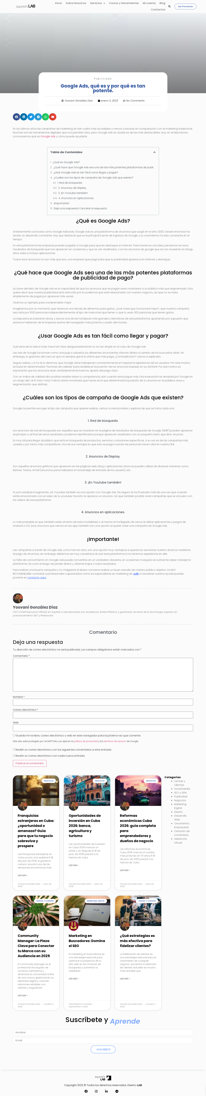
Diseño (178, 812)
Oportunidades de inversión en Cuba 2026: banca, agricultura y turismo (85, 825)
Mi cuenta (149, 3)
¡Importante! (61, 203)
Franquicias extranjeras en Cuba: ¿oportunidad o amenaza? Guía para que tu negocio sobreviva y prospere (36, 830)
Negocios (180, 800)
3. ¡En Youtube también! (73, 193)
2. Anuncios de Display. (72, 188)
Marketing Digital (180, 806)
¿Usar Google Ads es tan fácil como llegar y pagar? (86, 172)
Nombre (19, 697)
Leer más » (23, 875)
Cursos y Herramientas (124, 3)
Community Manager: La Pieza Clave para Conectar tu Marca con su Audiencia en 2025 (36, 945)
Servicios (96, 3)
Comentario (21, 656)
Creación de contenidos (182, 833)
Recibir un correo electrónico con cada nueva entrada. (50, 756)
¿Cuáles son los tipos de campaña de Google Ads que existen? (93, 177)
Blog (162, 3)
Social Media (182, 789)
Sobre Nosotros (76, 3)
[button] (169, 6)
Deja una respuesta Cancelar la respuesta (80, 208)
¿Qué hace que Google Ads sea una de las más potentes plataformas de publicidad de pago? (105, 167)
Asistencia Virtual (180, 841)
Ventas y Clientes (179, 783)
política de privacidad (86, 741)
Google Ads (48, 136)
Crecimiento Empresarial (181, 825)
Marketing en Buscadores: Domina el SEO (87, 940)
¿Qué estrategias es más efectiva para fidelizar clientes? (137, 940)
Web (16, 722)
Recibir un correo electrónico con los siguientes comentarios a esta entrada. (64, 749)
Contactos (158, 9)
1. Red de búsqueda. (69, 183)
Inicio (58, 3)
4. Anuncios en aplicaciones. (76, 198)
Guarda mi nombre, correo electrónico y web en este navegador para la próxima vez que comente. (78, 735)
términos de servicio (115, 741)
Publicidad (103, 78)
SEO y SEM (180, 792)
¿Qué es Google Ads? (66, 162)
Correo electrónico (25, 710)
